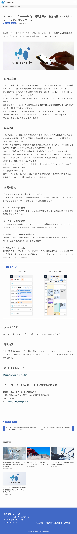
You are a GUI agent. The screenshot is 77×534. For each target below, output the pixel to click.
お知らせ (7, 23)
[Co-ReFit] (8, 2)
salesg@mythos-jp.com (18, 401)
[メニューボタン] (74, 2)
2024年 (13, 23)
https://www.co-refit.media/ (15, 374)
